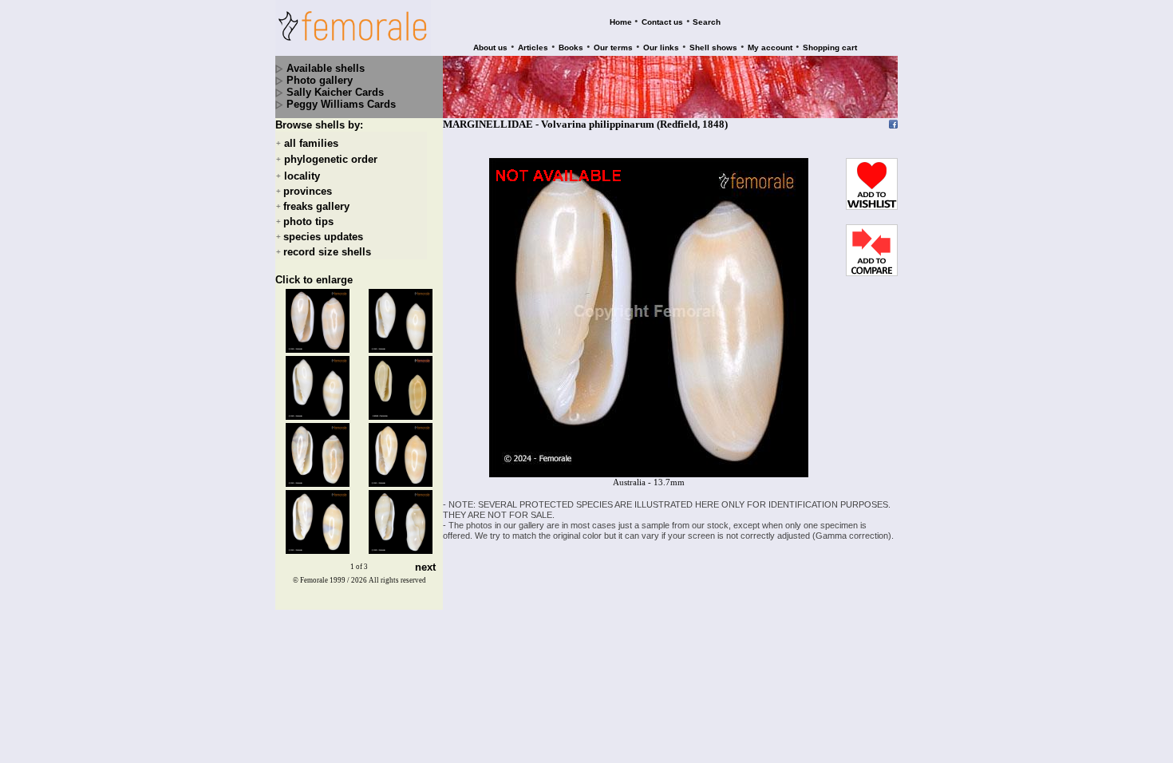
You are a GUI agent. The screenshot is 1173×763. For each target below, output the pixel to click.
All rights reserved (397, 580)
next (425, 567)
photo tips (308, 221)
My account (770, 47)
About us (490, 47)
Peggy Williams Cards (341, 104)
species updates (323, 237)
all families (311, 143)
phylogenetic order (330, 160)
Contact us (662, 22)
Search (707, 22)
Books (571, 47)
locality (302, 176)
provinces (307, 191)
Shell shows (713, 47)
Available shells (325, 68)
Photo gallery (319, 80)
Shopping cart (830, 47)
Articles (533, 47)
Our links (661, 47)
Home (621, 22)
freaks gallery (316, 206)
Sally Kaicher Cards (335, 92)
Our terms (613, 47)
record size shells (327, 252)
